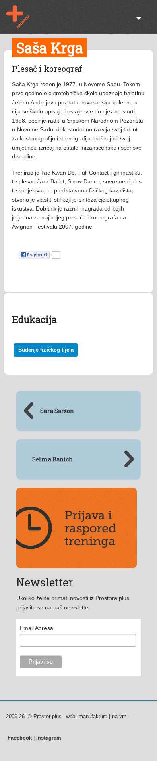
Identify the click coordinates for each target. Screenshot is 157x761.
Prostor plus (23, 17)
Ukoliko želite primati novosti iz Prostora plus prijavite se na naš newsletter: (72, 602)
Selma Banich (52, 459)
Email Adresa (36, 628)
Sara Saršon (57, 411)
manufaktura (92, 716)
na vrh (119, 716)
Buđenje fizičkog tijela (46, 350)
